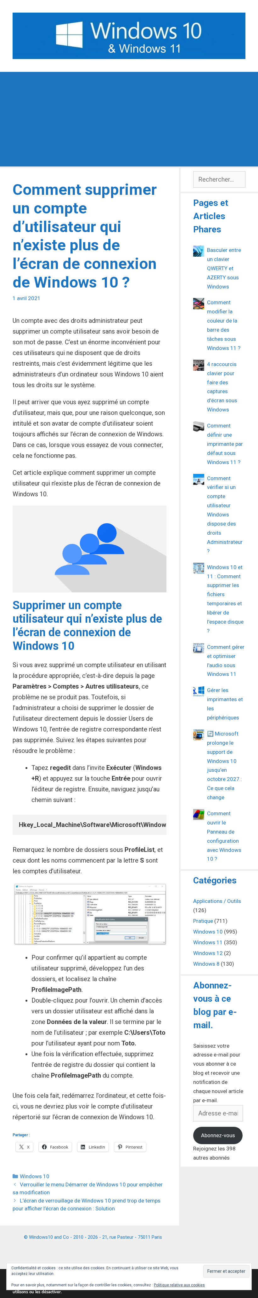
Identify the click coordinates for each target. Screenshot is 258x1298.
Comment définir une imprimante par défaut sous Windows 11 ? (225, 443)
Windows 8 (206, 964)
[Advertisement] (129, 119)
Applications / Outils (217, 901)
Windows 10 (34, 1176)
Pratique (203, 921)
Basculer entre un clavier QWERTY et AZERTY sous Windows (224, 268)
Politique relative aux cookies (179, 1285)
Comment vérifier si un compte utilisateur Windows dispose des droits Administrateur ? (225, 514)
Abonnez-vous (218, 1135)
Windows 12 (208, 953)
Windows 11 (208, 942)
